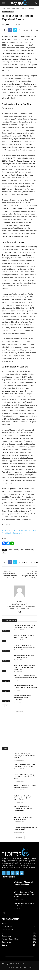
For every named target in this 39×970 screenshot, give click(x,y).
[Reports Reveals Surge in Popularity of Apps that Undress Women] (7, 756)
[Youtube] (22, 873)
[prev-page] (3, 705)
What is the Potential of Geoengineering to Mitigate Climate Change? (23, 808)
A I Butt (8, 24)
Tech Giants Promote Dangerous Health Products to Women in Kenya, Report (24, 667)
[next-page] (6, 705)
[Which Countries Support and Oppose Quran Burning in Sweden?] (7, 688)
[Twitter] (15, 30)
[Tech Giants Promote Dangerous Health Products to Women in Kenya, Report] (7, 668)
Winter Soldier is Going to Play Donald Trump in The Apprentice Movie (24, 777)
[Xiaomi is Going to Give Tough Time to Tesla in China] (7, 638)
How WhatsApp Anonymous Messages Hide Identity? (29, 576)
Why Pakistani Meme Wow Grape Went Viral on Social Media (24, 894)
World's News (10, 11)
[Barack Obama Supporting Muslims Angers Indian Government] (7, 698)
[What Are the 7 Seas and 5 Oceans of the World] (7, 884)
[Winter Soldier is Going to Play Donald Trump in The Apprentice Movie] (7, 777)
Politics (16, 549)
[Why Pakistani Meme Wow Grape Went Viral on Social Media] (7, 895)
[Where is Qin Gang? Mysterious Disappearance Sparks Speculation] (7, 678)
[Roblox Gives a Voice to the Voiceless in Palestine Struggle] (7, 648)
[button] (36, 3)
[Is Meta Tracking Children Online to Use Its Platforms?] (7, 830)
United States (29, 549)
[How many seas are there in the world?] (7, 906)
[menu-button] (3, 3)
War (4, 552)
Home (4, 9)
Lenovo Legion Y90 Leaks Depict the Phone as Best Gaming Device (10, 576)
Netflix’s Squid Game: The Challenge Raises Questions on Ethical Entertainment (24, 798)
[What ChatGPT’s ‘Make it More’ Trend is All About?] (7, 820)
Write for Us (19, 967)
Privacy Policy (28, 967)
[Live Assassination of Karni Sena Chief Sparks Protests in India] (7, 628)
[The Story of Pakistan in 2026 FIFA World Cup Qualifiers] (7, 788)
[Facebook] (10, 30)
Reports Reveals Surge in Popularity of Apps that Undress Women (24, 756)
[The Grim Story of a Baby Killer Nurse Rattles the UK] (7, 658)
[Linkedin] (8, 873)
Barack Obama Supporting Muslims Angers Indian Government (22, 697)
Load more (19, 837)
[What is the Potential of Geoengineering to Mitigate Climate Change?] (7, 809)
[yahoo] (19, 611)
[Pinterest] (12, 873)
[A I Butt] (3, 25)
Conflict (10, 549)
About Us (11, 967)
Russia (21, 549)
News (8, 9)
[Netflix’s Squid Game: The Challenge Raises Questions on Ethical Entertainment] (7, 799)
